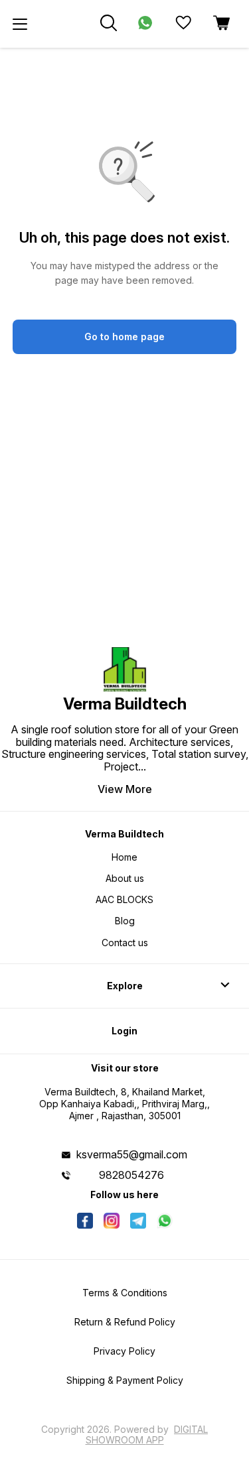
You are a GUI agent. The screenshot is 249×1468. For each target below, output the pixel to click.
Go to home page (124, 336)
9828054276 (131, 1175)
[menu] (20, 24)
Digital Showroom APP (147, 1434)
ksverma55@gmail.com (131, 1154)
